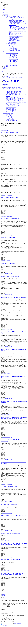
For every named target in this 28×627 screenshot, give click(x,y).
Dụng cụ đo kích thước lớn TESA (16, 22)
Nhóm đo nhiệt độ (13, 56)
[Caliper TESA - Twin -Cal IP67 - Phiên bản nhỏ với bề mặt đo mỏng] (6, 459)
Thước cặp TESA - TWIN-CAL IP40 (9, 197)
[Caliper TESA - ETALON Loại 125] (6, 484)
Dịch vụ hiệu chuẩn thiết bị (12, 53)
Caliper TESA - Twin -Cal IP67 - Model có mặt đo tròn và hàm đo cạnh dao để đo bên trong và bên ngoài (14, 418)
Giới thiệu (5, 14)
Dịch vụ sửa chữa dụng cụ (11, 65)
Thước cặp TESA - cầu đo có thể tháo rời (10, 533)
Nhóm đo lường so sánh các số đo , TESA (18, 27)
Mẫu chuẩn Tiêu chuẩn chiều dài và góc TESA (16, 102)
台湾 (2, 71)
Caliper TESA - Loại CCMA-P (8, 263)
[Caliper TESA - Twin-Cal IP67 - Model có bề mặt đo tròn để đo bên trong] (6, 437)
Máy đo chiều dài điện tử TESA (15, 36)
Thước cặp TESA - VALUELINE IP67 (10, 218)
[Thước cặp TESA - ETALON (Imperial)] (6, 501)
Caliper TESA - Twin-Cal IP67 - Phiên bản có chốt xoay (13, 297)
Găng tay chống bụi (13, 48)
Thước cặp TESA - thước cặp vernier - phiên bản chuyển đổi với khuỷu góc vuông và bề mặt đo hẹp (14, 544)
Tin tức (4, 67)
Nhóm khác (11, 64)
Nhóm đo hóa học (12, 60)
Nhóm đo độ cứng (13, 61)
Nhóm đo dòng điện (13, 57)
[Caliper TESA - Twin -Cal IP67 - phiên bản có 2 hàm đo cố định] (6, 329)
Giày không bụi (12, 46)
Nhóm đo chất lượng (13, 59)
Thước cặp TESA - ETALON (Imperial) (10, 504)
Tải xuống (5, 66)
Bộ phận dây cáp (12, 42)
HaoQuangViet (17, 623)
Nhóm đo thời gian (13, 54)
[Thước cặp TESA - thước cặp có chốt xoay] (6, 556)
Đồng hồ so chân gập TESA (15, 26)
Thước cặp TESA (12, 19)
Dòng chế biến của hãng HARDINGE (14, 16)
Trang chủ (5, 12)
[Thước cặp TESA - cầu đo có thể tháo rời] (6, 530)
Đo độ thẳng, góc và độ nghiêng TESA (17, 29)
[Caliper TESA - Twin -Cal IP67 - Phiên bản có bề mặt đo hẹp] (6, 373)
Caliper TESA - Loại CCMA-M (8, 237)
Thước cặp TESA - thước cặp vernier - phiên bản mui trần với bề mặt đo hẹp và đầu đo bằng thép (13, 574)
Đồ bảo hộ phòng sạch (11, 43)
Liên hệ (5, 68)
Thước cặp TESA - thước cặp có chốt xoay (10, 559)
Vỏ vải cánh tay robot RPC (14, 50)
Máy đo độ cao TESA (13, 34)
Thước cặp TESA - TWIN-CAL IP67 (9, 132)
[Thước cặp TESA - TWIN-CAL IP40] (6, 195)
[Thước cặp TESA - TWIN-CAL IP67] (4, 130)
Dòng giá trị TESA (13, 38)
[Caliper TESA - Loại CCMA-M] (6, 235)
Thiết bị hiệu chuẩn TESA (14, 40)
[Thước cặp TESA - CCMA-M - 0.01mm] (6, 273)
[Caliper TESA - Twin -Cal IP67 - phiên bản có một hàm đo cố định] (6, 346)
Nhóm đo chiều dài (13, 55)
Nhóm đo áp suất (12, 62)
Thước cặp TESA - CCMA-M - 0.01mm (10, 276)
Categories (4, 85)
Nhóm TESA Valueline (14, 37)
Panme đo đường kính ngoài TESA (16, 20)
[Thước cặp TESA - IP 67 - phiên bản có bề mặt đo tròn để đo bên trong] (6, 398)
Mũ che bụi (11, 45)
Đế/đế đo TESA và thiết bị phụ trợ (16, 28)
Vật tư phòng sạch (13, 49)
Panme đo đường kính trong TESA (16, 21)
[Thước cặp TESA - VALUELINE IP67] (6, 216)
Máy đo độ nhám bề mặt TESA (15, 33)
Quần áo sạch (12, 44)
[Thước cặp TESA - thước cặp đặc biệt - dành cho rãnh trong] (6, 513)
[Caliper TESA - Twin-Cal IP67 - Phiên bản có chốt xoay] (6, 294)
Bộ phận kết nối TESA (14, 39)
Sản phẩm (5, 15)
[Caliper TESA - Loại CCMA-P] (6, 260)
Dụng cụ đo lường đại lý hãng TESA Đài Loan (16, 17)
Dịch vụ (5, 51)
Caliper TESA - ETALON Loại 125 (9, 486)
